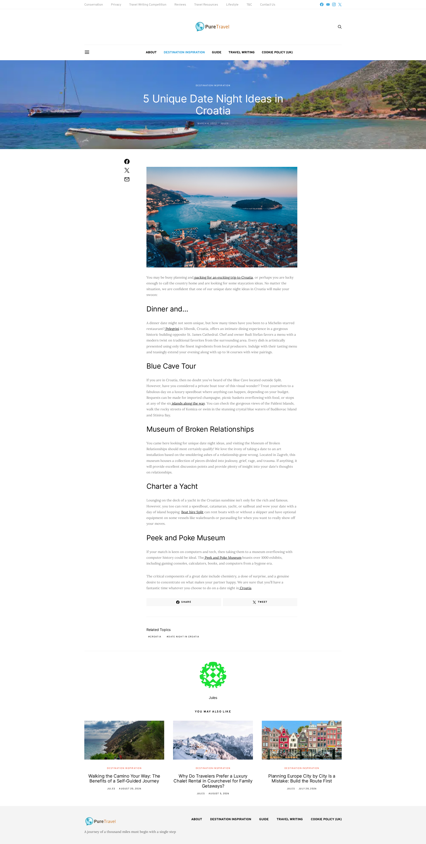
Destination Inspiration (184, 52)
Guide (216, 52)
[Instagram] (334, 4)
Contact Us (267, 5)
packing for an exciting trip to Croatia (223, 277)
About (151, 52)
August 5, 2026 (219, 793)
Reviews (180, 5)
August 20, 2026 (130, 788)
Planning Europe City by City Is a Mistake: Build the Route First (301, 778)
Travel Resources (206, 5)
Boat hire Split (192, 512)
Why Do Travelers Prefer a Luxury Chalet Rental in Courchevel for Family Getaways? (213, 781)
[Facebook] (321, 4)
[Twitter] (340, 4)
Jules (225, 123)
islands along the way (188, 403)
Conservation (93, 5)
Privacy (116, 5)
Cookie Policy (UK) (277, 52)
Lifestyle (232, 5)
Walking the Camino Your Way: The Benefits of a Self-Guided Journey (124, 778)
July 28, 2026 (308, 788)
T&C (249, 5)
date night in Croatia (183, 636)
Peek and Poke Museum (222, 557)
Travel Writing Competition (147, 5)
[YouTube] (328, 4)
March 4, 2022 (207, 123)
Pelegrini (172, 329)
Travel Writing (242, 52)
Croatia (245, 588)
